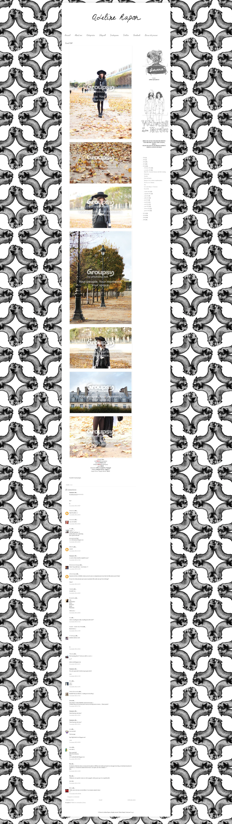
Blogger (132, 812)
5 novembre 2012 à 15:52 (74, 695)
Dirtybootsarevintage (74, 565)
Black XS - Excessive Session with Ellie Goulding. (155, 172)
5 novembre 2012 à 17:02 (74, 706)
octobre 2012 (147, 191)
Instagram (114, 35)
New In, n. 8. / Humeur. (149, 182)
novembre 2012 (147, 170)
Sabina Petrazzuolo (73, 691)
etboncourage (72, 574)
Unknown (71, 510)
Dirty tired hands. (148, 178)
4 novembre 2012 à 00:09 (74, 593)
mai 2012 (146, 202)
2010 (144, 215)
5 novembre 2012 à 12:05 (74, 686)
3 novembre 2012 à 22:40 (74, 569)
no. (70, 528)
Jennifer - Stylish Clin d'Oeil (75, 626)
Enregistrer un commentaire (73, 797)
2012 (144, 166)
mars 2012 (146, 206)
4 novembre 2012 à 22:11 (74, 664)
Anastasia (71, 519)
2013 (144, 164)
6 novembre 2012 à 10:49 (74, 759)
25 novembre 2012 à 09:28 (75, 793)
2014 (144, 161)
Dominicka (71, 598)
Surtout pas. (146, 174)
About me (78, 35)
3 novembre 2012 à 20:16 (74, 514)
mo (70, 729)
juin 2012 (146, 200)
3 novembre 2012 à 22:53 (74, 584)
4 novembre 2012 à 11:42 (74, 621)
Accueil (67, 35)
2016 (144, 159)
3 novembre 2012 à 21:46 (74, 560)
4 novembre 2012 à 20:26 (74, 649)
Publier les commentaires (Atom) (78, 802)
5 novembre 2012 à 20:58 (74, 742)
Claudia (71, 589)
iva (70, 617)
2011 (144, 213)
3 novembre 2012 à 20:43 (74, 542)
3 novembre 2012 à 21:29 (74, 551)
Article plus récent (69, 800)
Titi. (145, 184)
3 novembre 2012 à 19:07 (74, 505)
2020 (144, 157)
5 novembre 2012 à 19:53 (74, 724)
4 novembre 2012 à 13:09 (74, 630)
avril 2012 (146, 204)
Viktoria (71, 654)
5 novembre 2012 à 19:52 (74, 715)
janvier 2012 (147, 210)
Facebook (136, 35)
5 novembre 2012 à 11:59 (74, 676)
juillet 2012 (146, 198)
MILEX (71, 547)
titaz (70, 747)
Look (71, 484)
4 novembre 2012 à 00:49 (74, 612)
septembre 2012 (147, 193)
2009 (144, 217)
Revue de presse (151, 35)
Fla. (70, 681)
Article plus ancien (131, 800)
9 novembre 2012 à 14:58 (74, 771)
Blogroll (102, 35)
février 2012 (147, 208)
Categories (91, 35)
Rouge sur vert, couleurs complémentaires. (153, 180)
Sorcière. (146, 176)
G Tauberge (72, 635)
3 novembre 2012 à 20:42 (74, 523)
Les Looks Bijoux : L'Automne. (151, 186)
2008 (144, 219)
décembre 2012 (147, 168)
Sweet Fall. (146, 189)
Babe (70, 788)
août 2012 (146, 196)
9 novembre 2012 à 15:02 (74, 783)
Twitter (126, 35)
